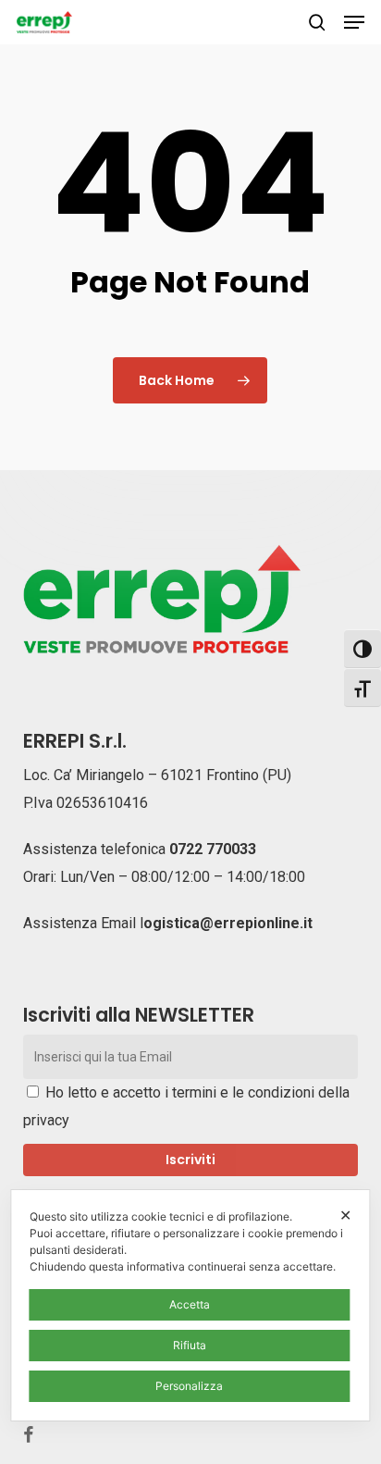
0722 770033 (212, 849)
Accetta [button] (189, 1304)
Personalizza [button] (189, 1386)
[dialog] (190, 1305)
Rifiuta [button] (189, 1345)
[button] (354, 22)
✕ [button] (345, 1215)
